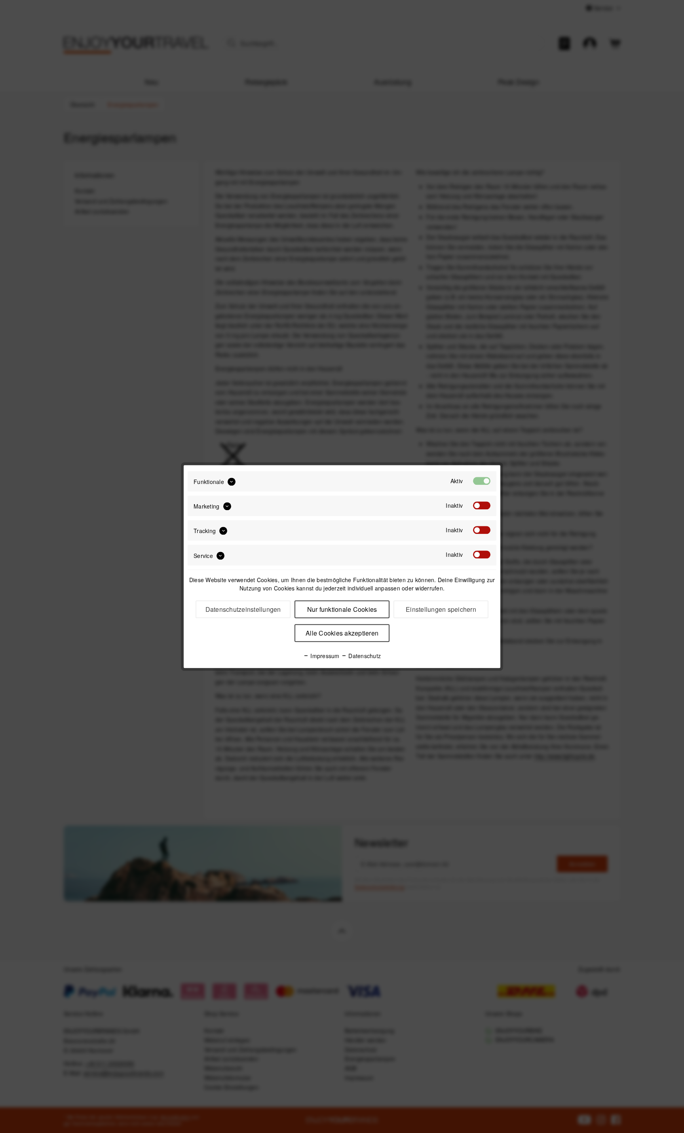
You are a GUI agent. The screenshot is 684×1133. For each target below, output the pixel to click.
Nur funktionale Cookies (342, 609)
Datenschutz (364, 656)
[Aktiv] (481, 481)
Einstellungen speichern (441, 609)
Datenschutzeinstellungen (243, 609)
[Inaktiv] (481, 505)
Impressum (324, 656)
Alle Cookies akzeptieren (342, 633)
